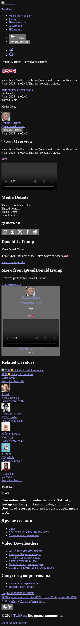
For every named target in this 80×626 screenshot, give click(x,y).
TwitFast (20, 615)
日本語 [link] (72, 597)
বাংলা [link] (38, 597)
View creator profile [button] (21, 89)
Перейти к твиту (12, 130)
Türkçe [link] (41, 601)
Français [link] (21, 597)
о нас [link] (12, 528)
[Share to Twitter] (20, 232)
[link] (11, 50)
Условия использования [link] (24, 535)
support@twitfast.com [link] (14, 622)
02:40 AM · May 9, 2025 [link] (31, 349)
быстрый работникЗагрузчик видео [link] (31, 567)
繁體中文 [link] (28, 593)
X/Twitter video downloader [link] (25, 550)
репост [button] (5, 89)
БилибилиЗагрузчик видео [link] (26, 564)
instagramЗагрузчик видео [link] (25, 554)
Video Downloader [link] (20, 15)
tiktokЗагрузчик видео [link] (23, 560)
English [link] (5, 593)
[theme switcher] (7, 607)
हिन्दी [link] (4, 597)
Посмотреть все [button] (11, 284)
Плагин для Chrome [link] (21, 586)
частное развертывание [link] (24, 583)
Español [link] (11, 597)
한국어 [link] (5, 601)
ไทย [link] (34, 601)
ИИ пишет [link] (15, 29)
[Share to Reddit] (35, 232)
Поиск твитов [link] (18, 22)
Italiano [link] (27, 601)
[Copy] (5, 232)
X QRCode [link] (16, 25)
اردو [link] (65, 597)
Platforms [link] (14, 19)
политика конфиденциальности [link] (29, 531)
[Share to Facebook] (27, 232)
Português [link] (57, 597)
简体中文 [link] (16, 593)
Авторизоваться (19, 41)
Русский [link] (46, 597)
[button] (30, 321)
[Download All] (12, 232)
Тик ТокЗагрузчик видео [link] (24, 557)
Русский (20, 38)
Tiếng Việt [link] (16, 601)
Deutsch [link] (31, 597)
